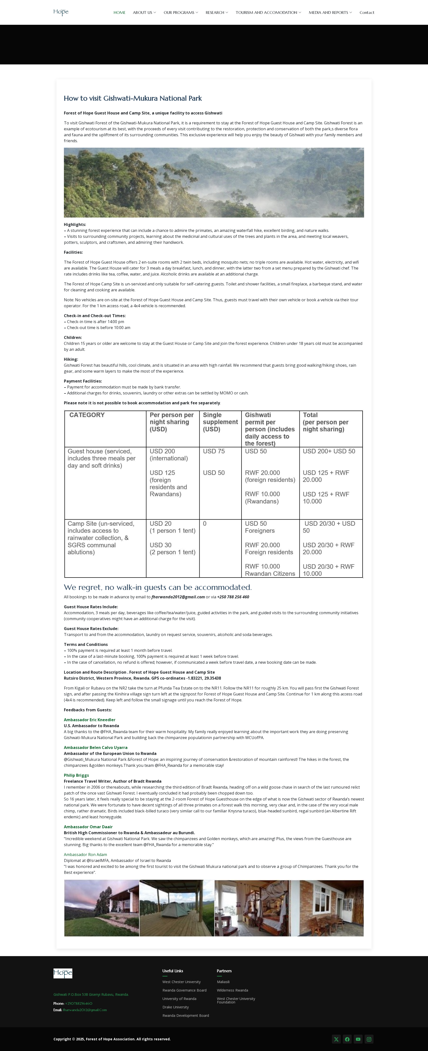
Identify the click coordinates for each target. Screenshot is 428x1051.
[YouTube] (358, 1039)
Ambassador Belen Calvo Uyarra (96, 747)
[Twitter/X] (336, 1039)
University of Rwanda (179, 998)
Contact (367, 12)
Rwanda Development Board (185, 1015)
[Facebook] (347, 1039)
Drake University (175, 1007)
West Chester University (181, 982)
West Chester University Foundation (236, 1000)
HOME (120, 12)
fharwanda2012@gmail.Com (85, 1010)
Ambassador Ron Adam (85, 854)
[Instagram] (369, 1039)
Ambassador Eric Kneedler (89, 719)
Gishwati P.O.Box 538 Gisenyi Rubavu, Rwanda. (91, 994)
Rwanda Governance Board (184, 990)
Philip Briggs (76, 775)
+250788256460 (78, 1003)
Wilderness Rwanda (232, 990)
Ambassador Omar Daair (88, 827)
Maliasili (223, 982)
